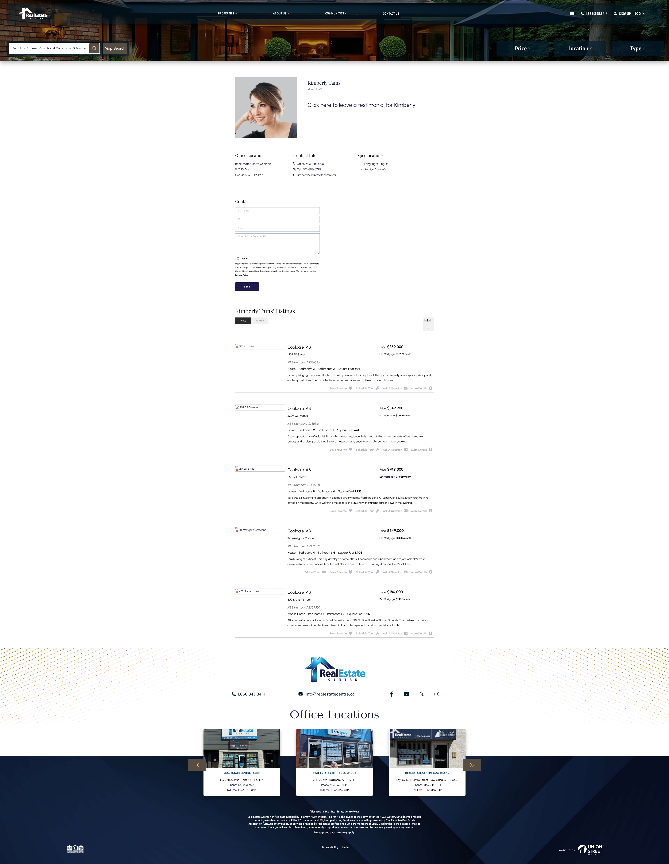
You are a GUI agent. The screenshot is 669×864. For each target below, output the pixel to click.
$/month (403, 354)
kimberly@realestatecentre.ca (316, 175)
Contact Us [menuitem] (391, 13)
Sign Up (625, 13)
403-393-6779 (312, 169)
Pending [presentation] (259, 320)
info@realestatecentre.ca (329, 694)
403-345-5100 (315, 164)
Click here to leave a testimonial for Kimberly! (361, 105)
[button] (94, 48)
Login (345, 847)
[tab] (243, 320)
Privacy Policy (241, 275)
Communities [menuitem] (334, 13)
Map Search (115, 48)
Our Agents (241, 762)
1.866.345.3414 (596, 13)
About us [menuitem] (279, 13)
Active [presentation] (243, 320)
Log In (640, 13)
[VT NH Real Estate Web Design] (590, 850)
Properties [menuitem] (226, 13)
